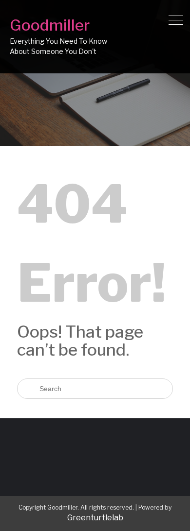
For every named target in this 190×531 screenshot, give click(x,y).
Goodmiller (50, 25)
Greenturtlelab (95, 517)
